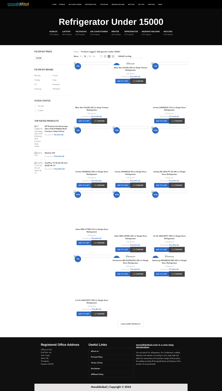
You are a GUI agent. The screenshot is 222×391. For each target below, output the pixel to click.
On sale (40, 106)
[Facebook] (139, 371)
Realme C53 (50, 153)
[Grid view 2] (105, 56)
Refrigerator (92, 113)
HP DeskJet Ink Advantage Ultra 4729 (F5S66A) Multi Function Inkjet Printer (56, 128)
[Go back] (55, 21)
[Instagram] (146, 371)
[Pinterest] (153, 371)
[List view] (101, 56)
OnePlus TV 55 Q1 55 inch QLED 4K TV (56, 164)
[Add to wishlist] (108, 72)
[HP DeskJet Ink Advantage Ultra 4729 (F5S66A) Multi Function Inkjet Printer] (38, 136)
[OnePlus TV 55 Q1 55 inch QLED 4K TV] (38, 168)
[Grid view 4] (113, 56)
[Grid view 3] (109, 56)
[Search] (213, 4)
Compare (100, 121)
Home (76, 51)
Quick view (108, 66)
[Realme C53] (38, 155)
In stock (40, 110)
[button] (84, 121)
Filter (38, 58)
